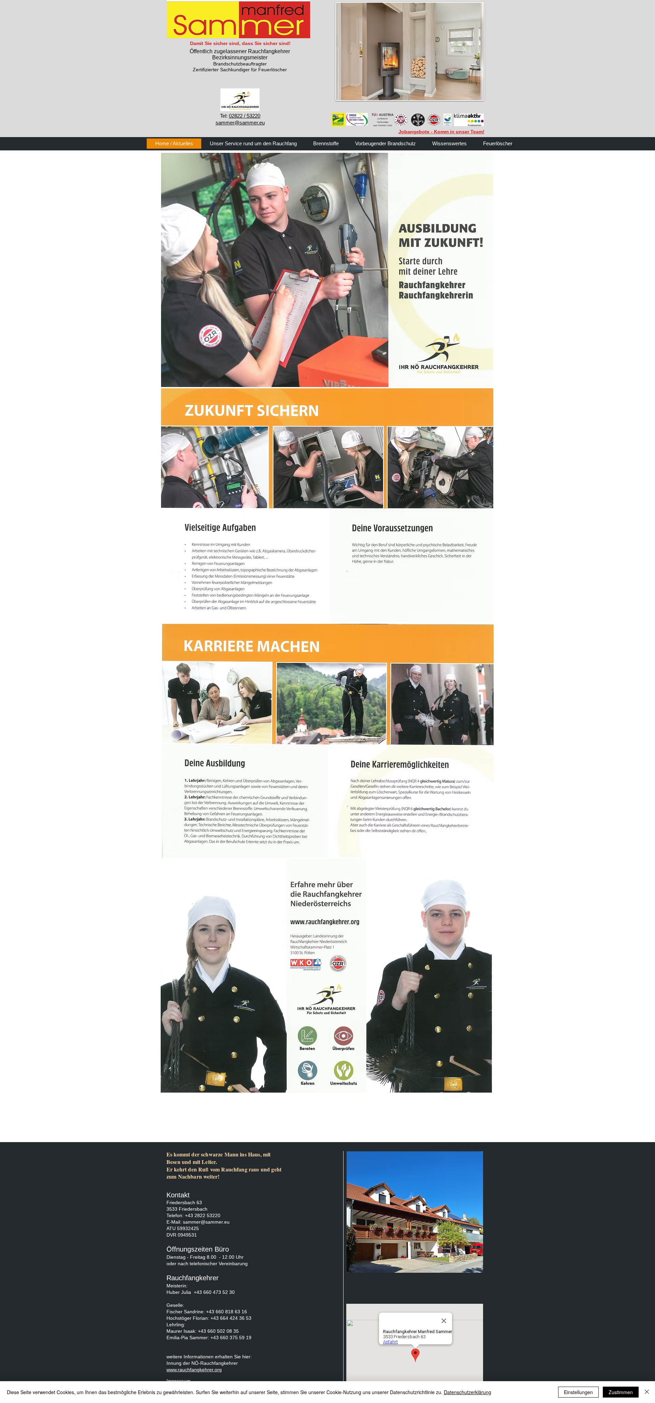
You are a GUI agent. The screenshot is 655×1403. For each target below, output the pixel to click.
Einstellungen (578, 1392)
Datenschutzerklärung (467, 1392)
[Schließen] (647, 1392)
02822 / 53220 (244, 116)
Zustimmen (621, 1392)
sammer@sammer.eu (206, 1222)
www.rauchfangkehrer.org (194, 1369)
